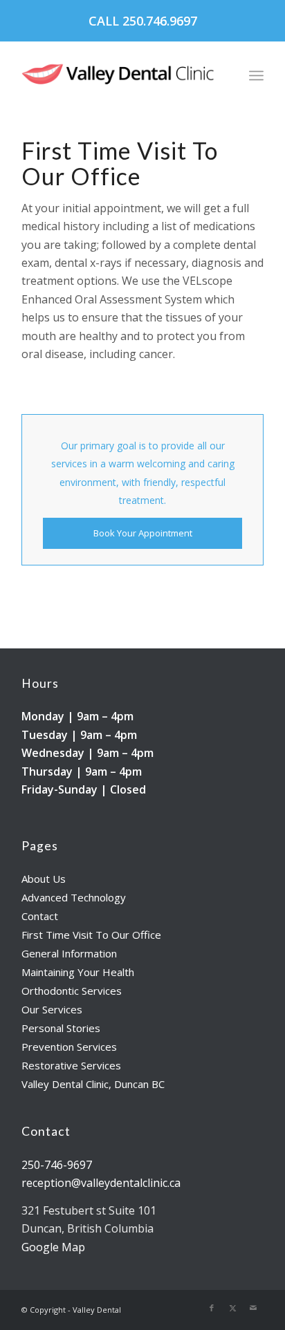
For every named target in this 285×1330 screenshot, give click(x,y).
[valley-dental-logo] (118, 75)
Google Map (53, 1247)
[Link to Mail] (253, 1308)
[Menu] (256, 75)
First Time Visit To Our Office (91, 935)
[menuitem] (256, 75)
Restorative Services (71, 1065)
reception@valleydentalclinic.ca (101, 1182)
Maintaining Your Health (77, 972)
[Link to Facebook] (211, 1308)
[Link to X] (232, 1308)
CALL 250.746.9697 (143, 20)
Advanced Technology (73, 897)
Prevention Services (69, 1046)
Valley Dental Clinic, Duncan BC (93, 1084)
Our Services (51, 1009)
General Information (69, 953)
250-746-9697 (56, 1164)
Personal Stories (60, 1028)
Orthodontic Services (71, 991)
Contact (39, 916)
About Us (43, 879)
